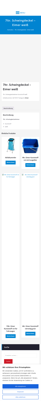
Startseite (10, 30)
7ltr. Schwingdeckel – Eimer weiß (24, 30)
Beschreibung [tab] (8, 108)
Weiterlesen (11, 162)
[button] (22, 13)
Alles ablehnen (20, 397)
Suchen (8, 361)
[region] (20, 382)
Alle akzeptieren (20, 386)
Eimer (27, 98)
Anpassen (20, 392)
